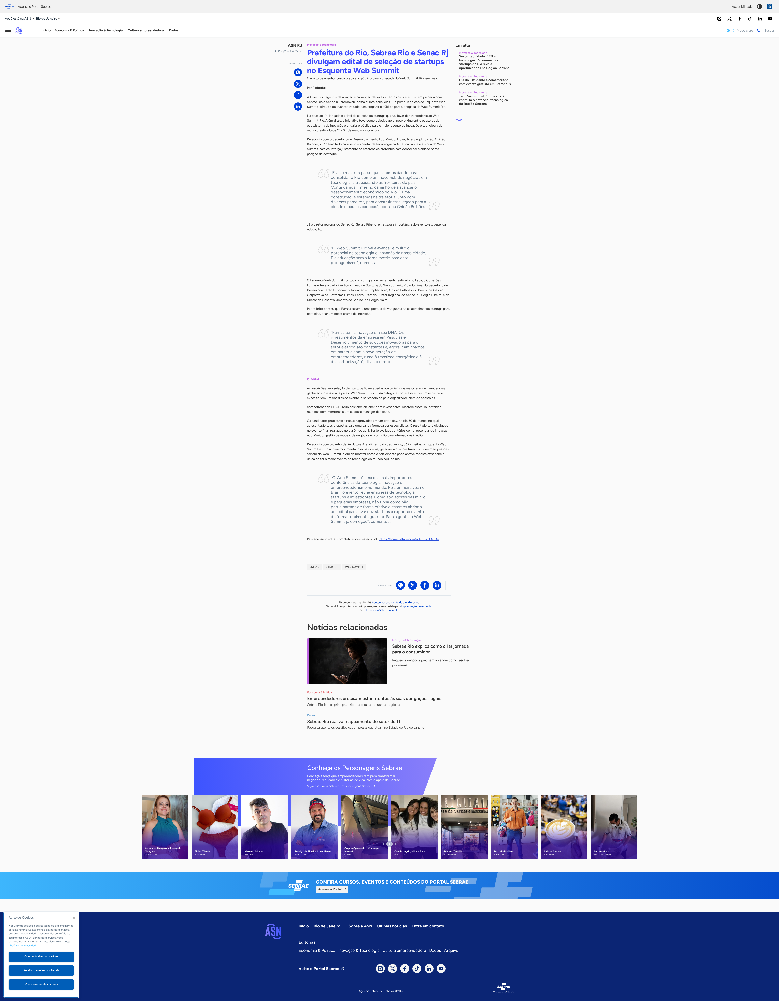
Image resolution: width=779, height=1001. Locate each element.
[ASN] (273, 931)
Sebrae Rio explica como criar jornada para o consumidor (430, 649)
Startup (332, 567)
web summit (354, 567)
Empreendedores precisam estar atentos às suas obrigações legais (374, 698)
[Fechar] (74, 917)
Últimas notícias (392, 926)
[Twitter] (729, 19)
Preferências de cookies (41, 984)
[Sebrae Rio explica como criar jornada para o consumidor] (347, 661)
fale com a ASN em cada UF (381, 610)
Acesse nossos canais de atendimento (395, 602)
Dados (435, 950)
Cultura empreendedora (404, 950)
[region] (41, 954)
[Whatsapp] (298, 72)
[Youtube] (770, 19)
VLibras (769, 6)
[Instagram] (719, 19)
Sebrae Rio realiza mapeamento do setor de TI (353, 721)
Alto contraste (759, 6)
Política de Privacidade (23, 945)
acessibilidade (742, 7)
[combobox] (48, 19)
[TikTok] (750, 19)
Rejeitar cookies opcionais (41, 970)
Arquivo (451, 950)
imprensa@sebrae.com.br (416, 606)
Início (46, 30)
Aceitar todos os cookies (41, 956)
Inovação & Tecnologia (358, 950)
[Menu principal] (8, 30)
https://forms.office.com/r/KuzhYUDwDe (409, 539)
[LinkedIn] (760, 19)
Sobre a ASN (360, 926)
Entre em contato (428, 926)
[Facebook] (740, 19)
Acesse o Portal (330, 889)
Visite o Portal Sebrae (319, 968)
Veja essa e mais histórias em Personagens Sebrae (339, 786)
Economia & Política (317, 950)
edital (314, 567)
